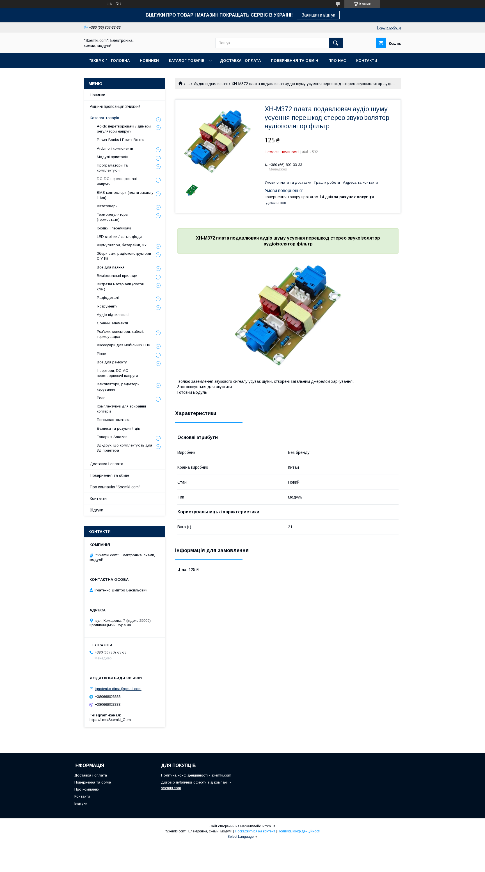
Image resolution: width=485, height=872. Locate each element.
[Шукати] (336, 43)
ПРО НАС (337, 60)
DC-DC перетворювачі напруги (117, 181)
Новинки (97, 95)
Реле (101, 398)
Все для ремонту (112, 362)
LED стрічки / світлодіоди (119, 236)
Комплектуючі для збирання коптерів (121, 408)
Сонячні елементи (112, 323)
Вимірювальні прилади (117, 276)
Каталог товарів (104, 118)
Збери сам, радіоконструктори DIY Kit (124, 256)
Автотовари (107, 206)
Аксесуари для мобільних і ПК (123, 345)
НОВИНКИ (149, 60)
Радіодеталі (108, 297)
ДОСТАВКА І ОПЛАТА (240, 60)
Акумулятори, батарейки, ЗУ (122, 245)
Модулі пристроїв (112, 157)
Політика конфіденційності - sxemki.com (196, 775)
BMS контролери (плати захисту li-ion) (125, 195)
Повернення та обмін (109, 475)
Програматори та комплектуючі (112, 167)
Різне (101, 354)
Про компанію (86, 789)
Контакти (98, 498)
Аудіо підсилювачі (211, 83)
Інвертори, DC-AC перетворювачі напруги (117, 373)
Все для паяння (110, 267)
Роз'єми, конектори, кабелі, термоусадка (120, 334)
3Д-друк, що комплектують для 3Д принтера (124, 447)
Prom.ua (269, 826)
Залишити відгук (318, 15)
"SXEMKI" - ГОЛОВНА (109, 60)
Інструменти (107, 306)
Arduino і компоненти (115, 148)
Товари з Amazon (112, 437)
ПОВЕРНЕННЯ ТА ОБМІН (294, 60)
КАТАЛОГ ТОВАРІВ (186, 60)
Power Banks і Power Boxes (120, 140)
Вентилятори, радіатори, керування (118, 386)
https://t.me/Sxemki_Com (110, 720)
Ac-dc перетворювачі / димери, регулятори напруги (124, 128)
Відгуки (96, 510)
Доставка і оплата (106, 464)
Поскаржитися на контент (255, 831)
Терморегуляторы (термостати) (112, 217)
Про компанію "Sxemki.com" (115, 487)
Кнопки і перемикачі (114, 228)
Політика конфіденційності (299, 831)
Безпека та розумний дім (119, 428)
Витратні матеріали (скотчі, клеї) (121, 286)
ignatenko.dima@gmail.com (118, 689)
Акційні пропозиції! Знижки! (115, 106)
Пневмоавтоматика (114, 420)
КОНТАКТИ (366, 60)
